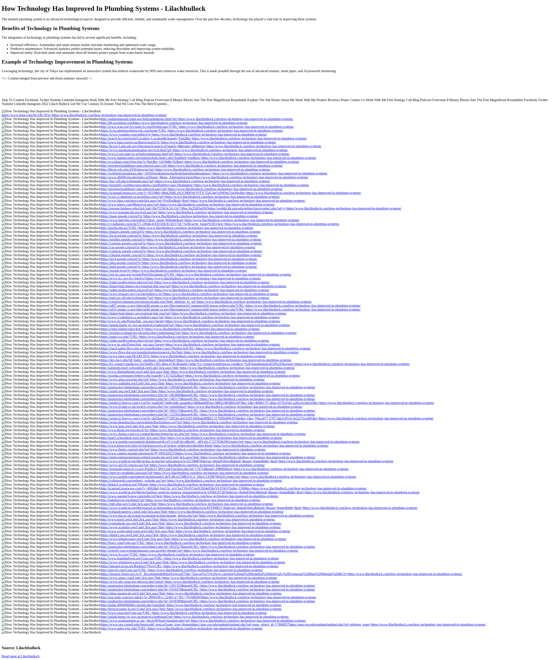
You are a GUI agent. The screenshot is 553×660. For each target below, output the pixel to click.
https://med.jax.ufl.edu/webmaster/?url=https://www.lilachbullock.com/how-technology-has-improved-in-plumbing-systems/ (185, 298)
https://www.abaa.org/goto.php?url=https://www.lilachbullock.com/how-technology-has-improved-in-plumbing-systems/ (183, 379)
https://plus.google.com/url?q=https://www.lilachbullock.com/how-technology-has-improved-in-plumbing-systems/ (179, 263)
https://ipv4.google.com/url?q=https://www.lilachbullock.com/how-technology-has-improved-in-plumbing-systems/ (179, 259)
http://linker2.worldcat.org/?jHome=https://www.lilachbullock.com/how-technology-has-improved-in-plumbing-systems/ (183, 484)
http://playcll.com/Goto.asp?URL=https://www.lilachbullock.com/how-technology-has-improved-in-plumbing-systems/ (182, 570)
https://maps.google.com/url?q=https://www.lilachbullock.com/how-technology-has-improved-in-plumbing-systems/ (179, 216)
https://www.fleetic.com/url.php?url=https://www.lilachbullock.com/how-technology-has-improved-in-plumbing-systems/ (183, 449)
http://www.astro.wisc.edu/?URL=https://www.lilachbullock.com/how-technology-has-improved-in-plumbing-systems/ (182, 628)
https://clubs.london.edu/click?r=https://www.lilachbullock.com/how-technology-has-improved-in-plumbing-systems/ (180, 329)
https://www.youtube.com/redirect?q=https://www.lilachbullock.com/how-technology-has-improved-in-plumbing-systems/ (184, 134)
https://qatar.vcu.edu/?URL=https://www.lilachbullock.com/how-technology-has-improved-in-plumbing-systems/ (177, 337)
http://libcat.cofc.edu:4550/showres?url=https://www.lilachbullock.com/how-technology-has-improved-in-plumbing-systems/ (185, 169)
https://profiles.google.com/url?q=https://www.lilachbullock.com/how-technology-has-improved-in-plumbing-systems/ (181, 239)
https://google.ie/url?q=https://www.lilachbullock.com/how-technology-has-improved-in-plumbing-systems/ (174, 270)
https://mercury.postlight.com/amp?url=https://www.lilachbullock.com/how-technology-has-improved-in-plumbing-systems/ (185, 473)
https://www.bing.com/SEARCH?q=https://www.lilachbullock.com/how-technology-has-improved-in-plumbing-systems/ (84, 115)
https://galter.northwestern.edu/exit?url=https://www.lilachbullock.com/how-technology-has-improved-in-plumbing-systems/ (185, 282)
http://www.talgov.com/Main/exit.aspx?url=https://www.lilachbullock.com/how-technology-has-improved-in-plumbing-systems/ (188, 204)
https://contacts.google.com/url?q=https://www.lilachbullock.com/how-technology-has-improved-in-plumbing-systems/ (181, 251)
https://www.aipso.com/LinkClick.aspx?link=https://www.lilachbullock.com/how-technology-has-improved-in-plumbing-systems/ (189, 578)
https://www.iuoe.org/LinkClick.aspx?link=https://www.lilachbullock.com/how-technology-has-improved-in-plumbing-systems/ (188, 426)
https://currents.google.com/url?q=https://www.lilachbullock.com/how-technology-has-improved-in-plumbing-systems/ (181, 243)
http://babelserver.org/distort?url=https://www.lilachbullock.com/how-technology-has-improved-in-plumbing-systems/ (181, 500)
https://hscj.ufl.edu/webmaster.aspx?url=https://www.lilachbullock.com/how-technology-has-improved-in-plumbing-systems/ (185, 181)
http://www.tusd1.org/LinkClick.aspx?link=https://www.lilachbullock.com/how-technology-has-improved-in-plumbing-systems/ (188, 519)
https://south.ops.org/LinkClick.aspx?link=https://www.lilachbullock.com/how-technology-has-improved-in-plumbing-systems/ (187, 391)
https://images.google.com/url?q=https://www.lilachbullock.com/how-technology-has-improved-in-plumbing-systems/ (181, 232)
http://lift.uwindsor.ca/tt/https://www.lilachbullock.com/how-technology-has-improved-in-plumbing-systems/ (174, 123)
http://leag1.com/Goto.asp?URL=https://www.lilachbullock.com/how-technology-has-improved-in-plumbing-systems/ (181, 543)
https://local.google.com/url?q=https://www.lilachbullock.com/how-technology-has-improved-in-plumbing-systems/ (179, 235)
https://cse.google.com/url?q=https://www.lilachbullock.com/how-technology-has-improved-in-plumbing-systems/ (178, 247)
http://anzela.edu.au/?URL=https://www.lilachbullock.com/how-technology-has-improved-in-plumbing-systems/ (177, 228)
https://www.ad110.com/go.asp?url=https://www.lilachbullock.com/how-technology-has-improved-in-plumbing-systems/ (183, 465)
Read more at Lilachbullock (21, 656)
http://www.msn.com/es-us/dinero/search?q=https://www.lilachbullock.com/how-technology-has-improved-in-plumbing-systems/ (188, 142)
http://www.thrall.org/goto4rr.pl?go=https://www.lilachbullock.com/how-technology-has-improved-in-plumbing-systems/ (183, 430)
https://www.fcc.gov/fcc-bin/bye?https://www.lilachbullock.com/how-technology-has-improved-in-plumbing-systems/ (181, 278)
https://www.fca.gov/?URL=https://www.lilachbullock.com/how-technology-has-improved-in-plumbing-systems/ (178, 554)
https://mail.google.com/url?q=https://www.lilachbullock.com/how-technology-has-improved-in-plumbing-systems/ (179, 267)
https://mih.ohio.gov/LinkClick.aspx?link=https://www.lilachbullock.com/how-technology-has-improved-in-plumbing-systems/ (187, 504)
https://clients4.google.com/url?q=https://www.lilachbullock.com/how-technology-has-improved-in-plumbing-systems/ (181, 255)
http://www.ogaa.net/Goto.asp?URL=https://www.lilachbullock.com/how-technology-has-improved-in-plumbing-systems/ (184, 613)
